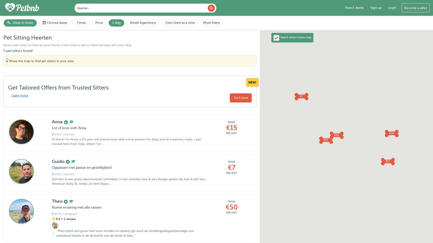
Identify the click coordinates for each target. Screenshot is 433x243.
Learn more (20, 95)
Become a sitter (415, 8)
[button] (326, 140)
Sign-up (376, 7)
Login (392, 7)
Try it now (241, 97)
